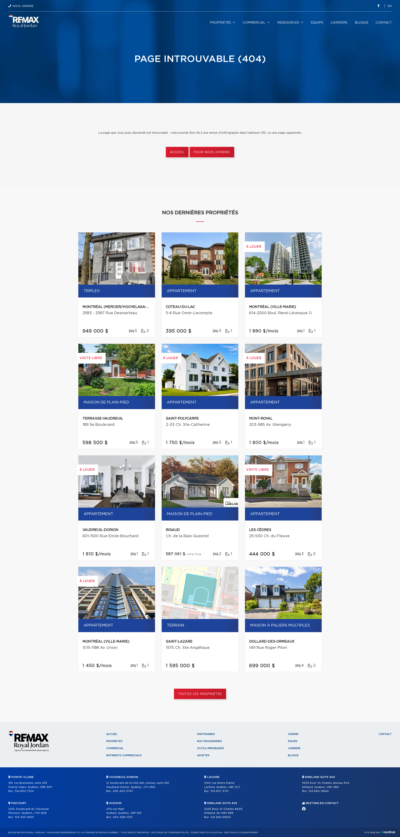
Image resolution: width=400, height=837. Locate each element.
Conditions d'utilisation (206, 833)
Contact (384, 22)
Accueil (177, 152)
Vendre (293, 734)
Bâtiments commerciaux (124, 755)
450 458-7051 (122, 817)
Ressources (288, 22)
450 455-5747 (123, 791)
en (390, 6)
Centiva (388, 832)
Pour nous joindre (212, 152)
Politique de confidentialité (170, 833)
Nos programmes (209, 741)
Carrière (339, 22)
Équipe (317, 22)
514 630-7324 (24, 791)
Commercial (254, 22)
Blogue (361, 22)
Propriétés (220, 22)
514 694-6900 (221, 817)
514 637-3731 (219, 791)
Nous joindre (23, 6)
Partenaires (206, 734)
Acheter (203, 755)
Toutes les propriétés (200, 694)
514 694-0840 (319, 791)
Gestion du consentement (241, 833)
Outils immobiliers (210, 748)
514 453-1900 (24, 817)
